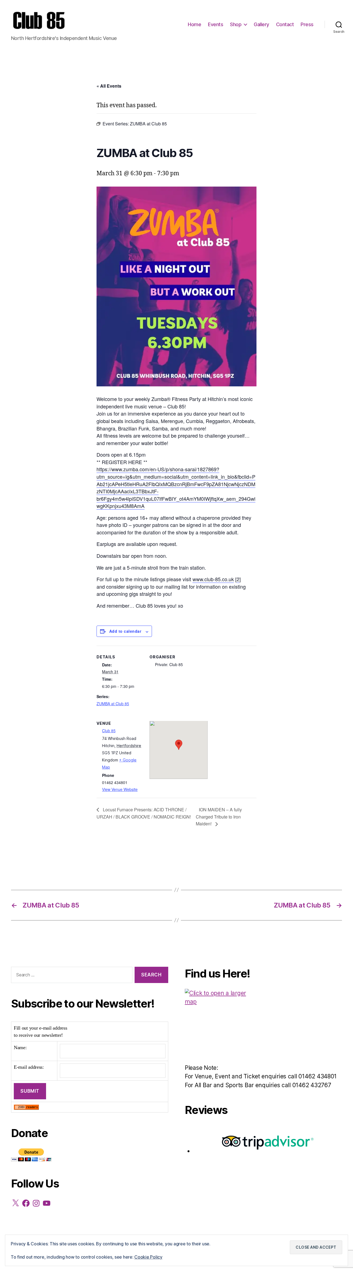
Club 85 (109, 730)
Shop (235, 24)
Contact (285, 24)
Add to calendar (125, 631)
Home (194, 24)
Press (307, 24)
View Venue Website (120, 789)
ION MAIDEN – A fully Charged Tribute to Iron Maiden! (219, 816)
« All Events (109, 86)
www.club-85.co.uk (213, 579)
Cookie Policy (148, 1257)
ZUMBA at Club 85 (113, 703)
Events (215, 24)
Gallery (261, 24)
